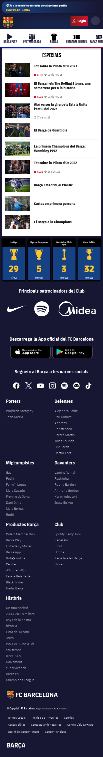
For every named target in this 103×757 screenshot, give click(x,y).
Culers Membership (20, 534)
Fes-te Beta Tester (19, 576)
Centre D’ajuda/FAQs (80, 724)
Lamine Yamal (64, 472)
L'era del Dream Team (17, 635)
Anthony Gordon (66, 490)
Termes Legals (17, 717)
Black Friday (15, 582)
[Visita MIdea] (77, 308)
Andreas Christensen (63, 426)
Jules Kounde (64, 441)
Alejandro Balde (66, 411)
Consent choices (55, 731)
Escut (58, 546)
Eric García (62, 447)
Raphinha (61, 478)
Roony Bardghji (65, 484)
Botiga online (15, 558)
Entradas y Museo (19, 546)
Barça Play (13, 540)
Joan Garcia (14, 417)
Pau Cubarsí (63, 417)
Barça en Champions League (20, 677)
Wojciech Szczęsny (19, 411)
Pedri (10, 478)
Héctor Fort (62, 453)
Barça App (13, 552)
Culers (79, 21)
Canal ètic (61, 540)
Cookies (69, 717)
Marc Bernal (15, 509)
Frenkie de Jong (18, 496)
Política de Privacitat (45, 717)
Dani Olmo (14, 502)
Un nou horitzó (17, 608)
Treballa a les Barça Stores (68, 561)
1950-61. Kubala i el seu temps (20, 647)
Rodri (10, 515)
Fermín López (16, 484)
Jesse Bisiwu (63, 502)
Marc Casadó (15, 490)
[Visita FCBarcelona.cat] (8, 22)
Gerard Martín (64, 435)
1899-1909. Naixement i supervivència (16, 662)
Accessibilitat (16, 724)
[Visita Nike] (16, 308)
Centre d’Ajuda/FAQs (16, 567)
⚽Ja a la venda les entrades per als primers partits (36, 8)
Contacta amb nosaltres (46, 724)
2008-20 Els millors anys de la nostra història (20, 620)
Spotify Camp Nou (67, 534)
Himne (59, 552)
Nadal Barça (15, 588)
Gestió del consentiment (23, 731)
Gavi (9, 472)
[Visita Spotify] (42, 308)
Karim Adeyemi (65, 496)
